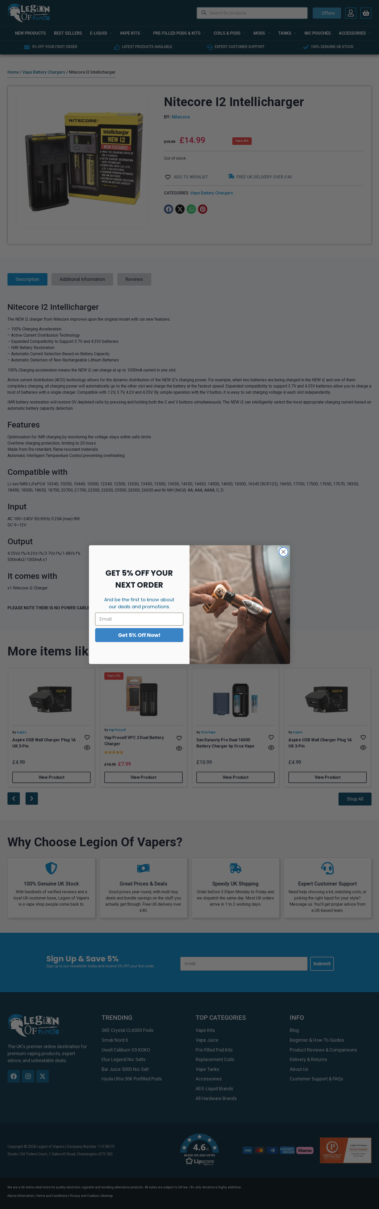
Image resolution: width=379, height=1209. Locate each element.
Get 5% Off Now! (139, 635)
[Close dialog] (283, 551)
